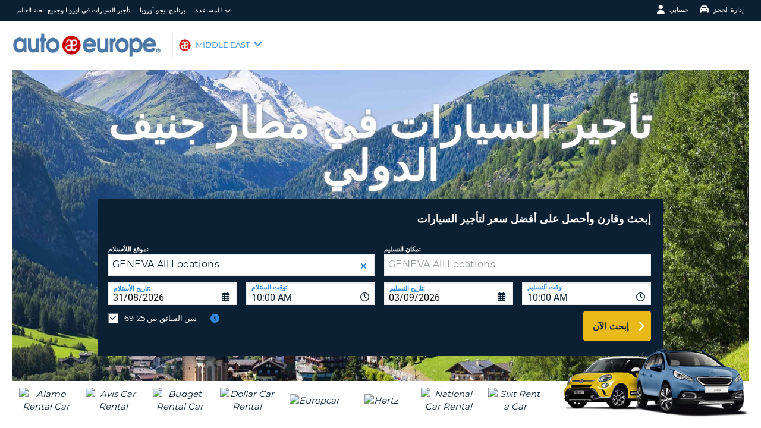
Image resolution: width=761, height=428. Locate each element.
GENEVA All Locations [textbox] (165, 264)
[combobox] (310, 294)
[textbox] (517, 265)
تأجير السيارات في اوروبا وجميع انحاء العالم (73, 10)
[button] (363, 266)
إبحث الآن (611, 326)
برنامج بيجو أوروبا (162, 10)
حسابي (678, 9)
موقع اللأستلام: (128, 249)
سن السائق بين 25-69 (160, 318)
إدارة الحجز (728, 9)
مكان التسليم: (402, 249)
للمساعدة (208, 10)
